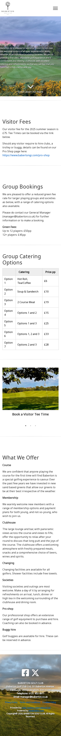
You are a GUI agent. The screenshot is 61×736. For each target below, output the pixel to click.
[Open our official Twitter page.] (35, 673)
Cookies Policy (49, 702)
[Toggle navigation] (55, 8)
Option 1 (8, 281)
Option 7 (8, 344)
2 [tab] (30, 425)
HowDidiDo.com (36, 710)
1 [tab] (25, 425)
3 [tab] (35, 425)
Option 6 (8, 334)
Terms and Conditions (30, 702)
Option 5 (8, 323)
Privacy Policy (11, 702)
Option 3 (8, 302)
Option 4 (8, 313)
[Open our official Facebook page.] (25, 673)
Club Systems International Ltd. (36, 707)
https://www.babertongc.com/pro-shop (26, 155)
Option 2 (8, 291)
